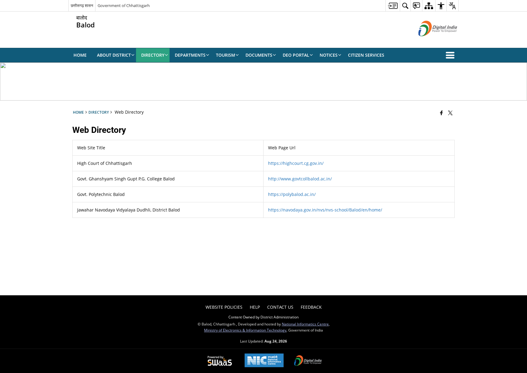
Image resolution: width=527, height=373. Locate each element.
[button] (451, 55)
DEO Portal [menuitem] (296, 55)
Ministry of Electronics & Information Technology (245, 330)
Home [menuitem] (80, 55)
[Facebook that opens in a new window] (441, 112)
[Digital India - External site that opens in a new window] (430, 41)
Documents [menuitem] (259, 55)
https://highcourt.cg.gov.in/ (296, 163)
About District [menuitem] (114, 55)
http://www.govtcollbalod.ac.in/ (300, 179)
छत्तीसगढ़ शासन (82, 5)
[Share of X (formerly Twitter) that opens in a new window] (450, 112)
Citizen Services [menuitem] (366, 55)
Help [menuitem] (255, 307)
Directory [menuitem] (152, 55)
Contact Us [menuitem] (280, 307)
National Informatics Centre (305, 323)
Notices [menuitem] (329, 55)
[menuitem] (392, 5)
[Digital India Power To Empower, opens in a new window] (308, 361)
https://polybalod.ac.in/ (292, 194)
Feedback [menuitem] (311, 307)
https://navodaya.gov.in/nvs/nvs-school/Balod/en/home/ (325, 210)
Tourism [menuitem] (225, 55)
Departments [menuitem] (190, 55)
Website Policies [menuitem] (224, 307)
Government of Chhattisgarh (124, 5)
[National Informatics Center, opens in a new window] (264, 361)
